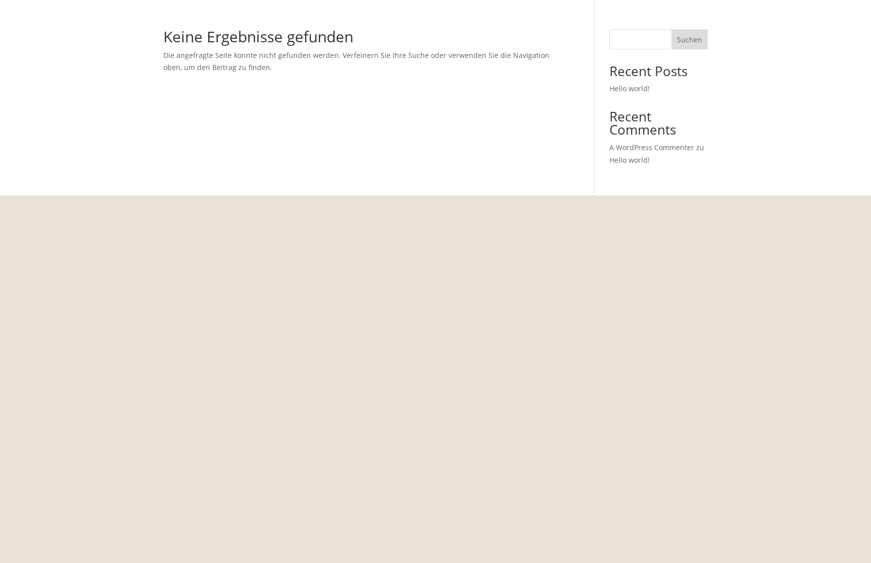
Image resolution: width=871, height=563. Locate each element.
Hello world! (629, 88)
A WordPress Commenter (651, 147)
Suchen (689, 39)
